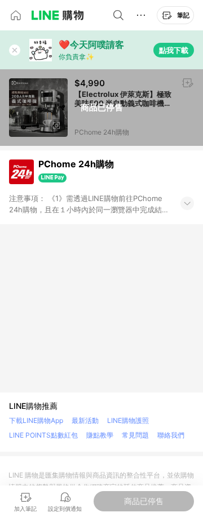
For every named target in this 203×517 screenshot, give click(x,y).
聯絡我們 (170, 435)
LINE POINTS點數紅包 (43, 435)
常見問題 (135, 435)
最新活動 (85, 420)
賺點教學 (99, 435)
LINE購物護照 (128, 420)
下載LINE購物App (36, 420)
